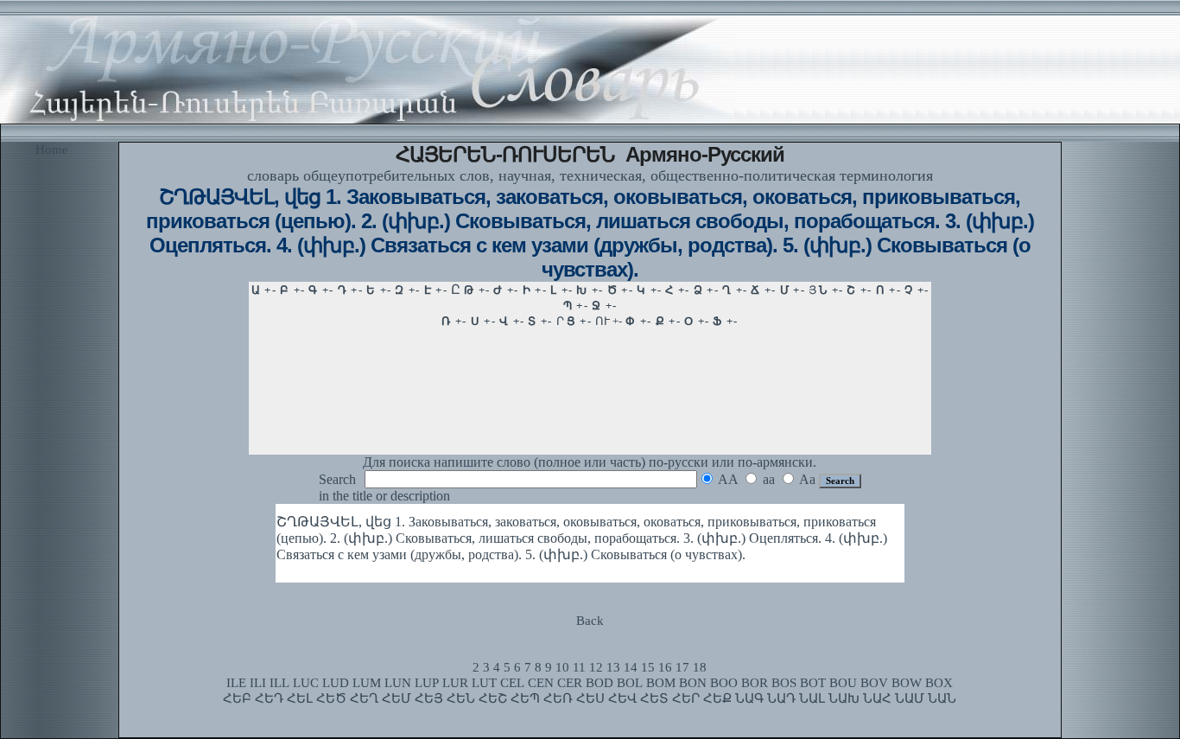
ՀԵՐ (686, 698)
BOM (661, 683)
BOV (874, 683)
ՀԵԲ (237, 698)
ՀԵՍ (590, 698)
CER (569, 683)
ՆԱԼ (812, 698)
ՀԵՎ (622, 698)
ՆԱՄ (909, 698)
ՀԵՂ (364, 698)
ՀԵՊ (525, 698)
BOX (939, 683)
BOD (599, 683)
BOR (754, 683)
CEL (512, 683)
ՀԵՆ (461, 698)
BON (693, 683)
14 (631, 667)
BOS (783, 683)
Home (51, 149)
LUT (484, 683)
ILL (279, 683)
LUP (427, 683)
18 (700, 667)
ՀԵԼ (300, 698)
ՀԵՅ (429, 698)
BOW (906, 683)
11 (579, 667)
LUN (397, 683)
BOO (724, 683)
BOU (843, 683)
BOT (813, 683)
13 (613, 667)
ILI (258, 683)
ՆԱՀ (877, 698)
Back (590, 621)
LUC (306, 683)
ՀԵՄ (396, 698)
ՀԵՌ (558, 698)
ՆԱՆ (942, 698)
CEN (541, 683)
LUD (335, 683)
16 (665, 667)
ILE (236, 683)
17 (682, 667)
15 (648, 667)
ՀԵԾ (331, 698)
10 (562, 667)
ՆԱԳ (749, 698)
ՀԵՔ (717, 698)
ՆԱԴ (781, 698)
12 (596, 667)
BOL (630, 683)
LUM (366, 683)
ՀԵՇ (493, 698)
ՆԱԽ (844, 698)
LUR (455, 683)
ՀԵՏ (654, 698)
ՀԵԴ (269, 698)
